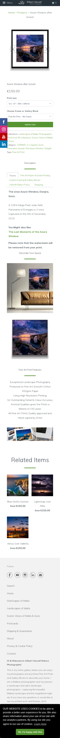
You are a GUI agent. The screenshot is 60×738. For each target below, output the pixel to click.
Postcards (12, 623)
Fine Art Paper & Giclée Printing (35, 175)
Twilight (47, 148)
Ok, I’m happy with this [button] (30, 732)
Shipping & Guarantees (19, 631)
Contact (11, 653)
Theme (12, 175)
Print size (12, 98)
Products (22, 12)
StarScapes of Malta (18, 600)
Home (10, 593)
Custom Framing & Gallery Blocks (24, 180)
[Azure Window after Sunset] (30, 49)
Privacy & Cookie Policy (19, 646)
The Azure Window (34, 148)
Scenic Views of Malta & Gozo (23, 615)
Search (11, 585)
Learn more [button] (40, 724)
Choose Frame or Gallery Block (22, 111)
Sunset (21, 148)
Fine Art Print (18, 152)
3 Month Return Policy (19, 184)
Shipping (38, 184)
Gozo (41, 145)
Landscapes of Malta (28, 134)
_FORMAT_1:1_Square (27, 145)
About (10, 638)
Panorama (12, 148)
